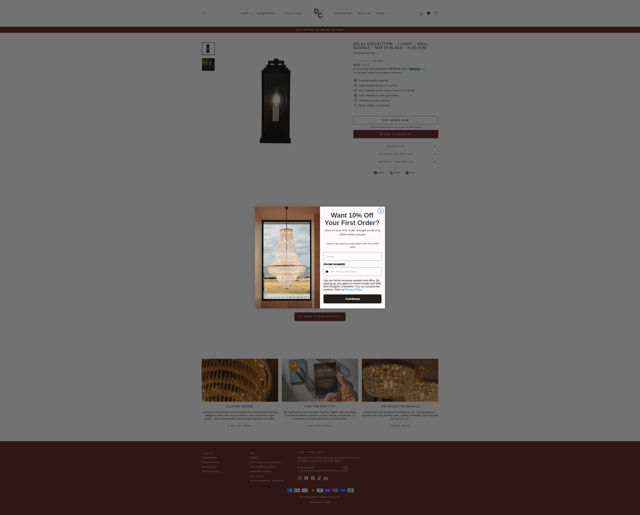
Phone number (334, 264)
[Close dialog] (381, 211)
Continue (352, 299)
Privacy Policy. (354, 289)
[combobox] (329, 272)
